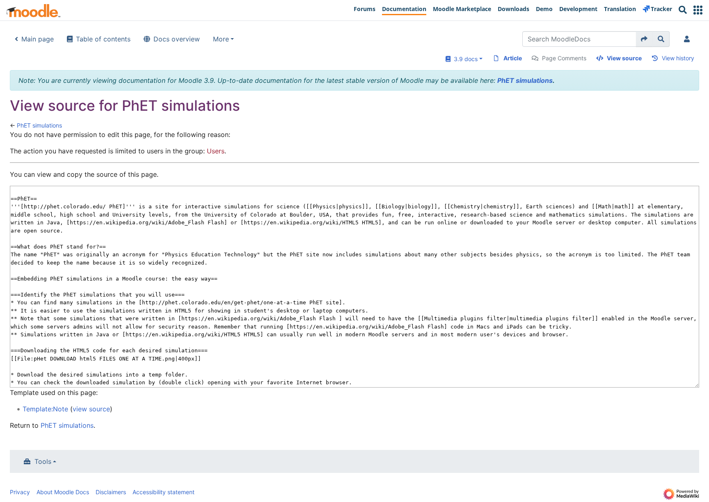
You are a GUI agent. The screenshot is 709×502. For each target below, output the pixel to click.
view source (91, 409)
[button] (698, 10)
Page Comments (564, 58)
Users (215, 151)
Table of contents (103, 39)
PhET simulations (525, 80)
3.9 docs (464, 58)
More (221, 39)
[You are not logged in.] (688, 39)
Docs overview (176, 39)
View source (624, 58)
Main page (37, 39)
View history (678, 58)
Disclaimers (111, 491)
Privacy (20, 491)
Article (512, 58)
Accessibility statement (163, 491)
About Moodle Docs (63, 491)
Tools (42, 461)
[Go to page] (644, 39)
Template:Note (45, 409)
